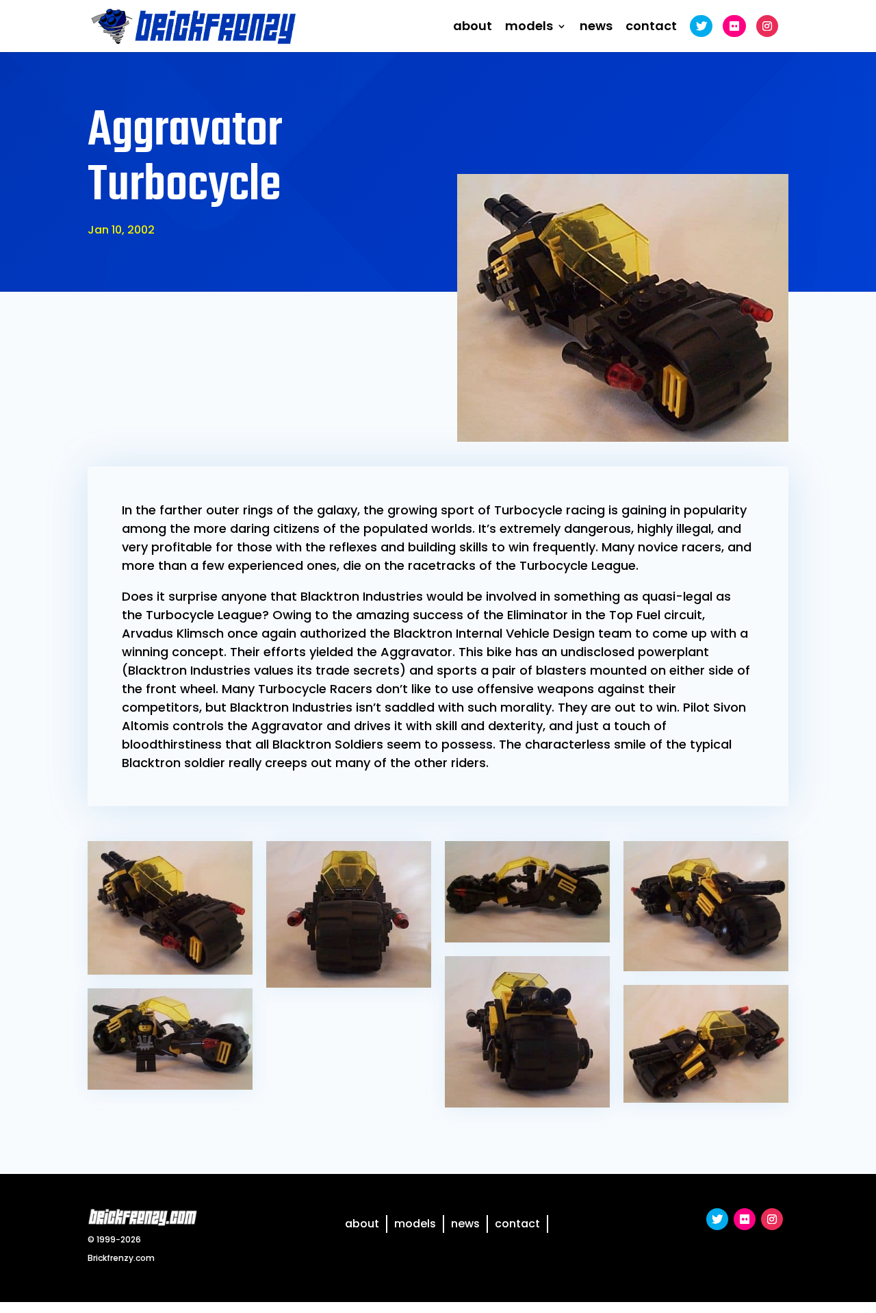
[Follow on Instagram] (772, 1219)
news (596, 27)
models (529, 27)
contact (651, 27)
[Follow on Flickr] (745, 1219)
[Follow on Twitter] (717, 1219)
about (472, 27)
